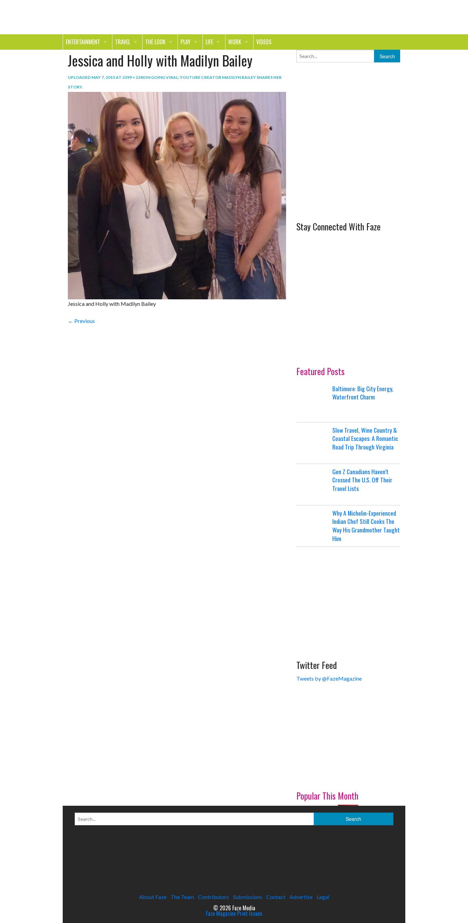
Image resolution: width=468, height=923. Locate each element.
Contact (275, 897)
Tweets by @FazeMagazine (329, 678)
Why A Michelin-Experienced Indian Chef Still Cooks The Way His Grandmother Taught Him (366, 525)
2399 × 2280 (133, 77)
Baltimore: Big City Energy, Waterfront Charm (362, 392)
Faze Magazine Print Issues (234, 913)
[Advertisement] (347, 164)
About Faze (153, 897)
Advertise (301, 897)
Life (209, 42)
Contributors (213, 897)
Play (185, 42)
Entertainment (83, 42)
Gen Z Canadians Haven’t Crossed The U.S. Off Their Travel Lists (362, 480)
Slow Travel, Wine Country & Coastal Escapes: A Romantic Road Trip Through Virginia (365, 438)
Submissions (247, 897)
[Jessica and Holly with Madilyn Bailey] (177, 195)
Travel (122, 42)
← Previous (81, 320)
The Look (155, 42)
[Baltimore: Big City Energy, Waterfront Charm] (313, 401)
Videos (263, 42)
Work (234, 42)
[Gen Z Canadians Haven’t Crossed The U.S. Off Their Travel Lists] (313, 484)
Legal (323, 897)
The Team (182, 897)
